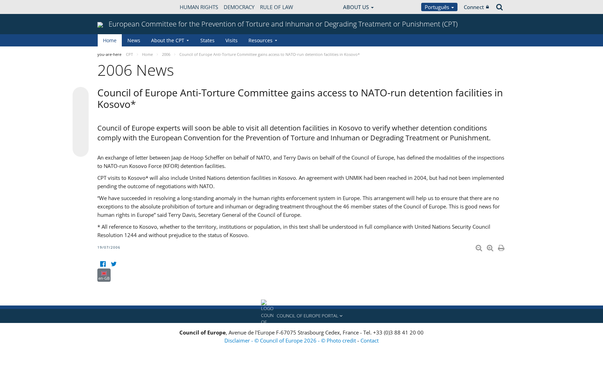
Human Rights (199, 6)
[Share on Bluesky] (80, 95)
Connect (474, 6)
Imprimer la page (502, 246)
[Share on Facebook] (80, 122)
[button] (301, 316)
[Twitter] (113, 264)
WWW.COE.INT (114, 7)
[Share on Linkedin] (80, 135)
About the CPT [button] (167, 40)
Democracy (239, 6)
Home (110, 40)
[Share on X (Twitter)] (80, 109)
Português (438, 6)
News (133, 40)
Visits (231, 40)
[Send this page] (80, 149)
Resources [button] (260, 40)
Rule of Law (276, 6)
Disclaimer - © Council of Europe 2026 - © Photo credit (290, 340)
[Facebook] (102, 264)
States (207, 40)
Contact (369, 340)
